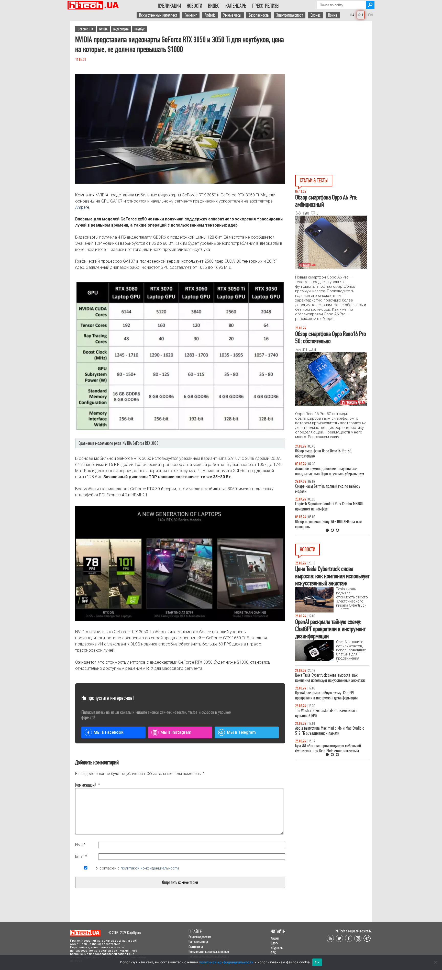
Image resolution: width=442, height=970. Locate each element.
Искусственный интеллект (158, 15)
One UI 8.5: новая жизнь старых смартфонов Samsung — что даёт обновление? (328, 471)
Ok (317, 962)
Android (210, 15)
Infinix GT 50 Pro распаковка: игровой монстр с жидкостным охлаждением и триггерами (330, 506)
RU (360, 15)
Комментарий (85, 785)
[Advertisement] (333, 67)
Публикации (169, 6)
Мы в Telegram (241, 732)
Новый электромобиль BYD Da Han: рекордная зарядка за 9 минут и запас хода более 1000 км (331, 678)
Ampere (82, 207)
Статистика (196, 946)
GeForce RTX (85, 29)
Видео (213, 6)
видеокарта (121, 29)
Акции (275, 938)
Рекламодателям (200, 936)
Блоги (274, 943)
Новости (194, 6)
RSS (273, 952)
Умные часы (232, 15)
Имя (80, 844)
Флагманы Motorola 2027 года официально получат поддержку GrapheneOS (327, 695)
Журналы (277, 947)
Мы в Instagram (175, 732)
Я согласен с (137, 868)
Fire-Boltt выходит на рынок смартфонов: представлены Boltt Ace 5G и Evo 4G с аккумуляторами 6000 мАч (326, 733)
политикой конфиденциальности (150, 868)
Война (332, 15)
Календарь (235, 6)
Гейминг (191, 15)
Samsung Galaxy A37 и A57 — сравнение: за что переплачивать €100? (331, 524)
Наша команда (198, 941)
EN (370, 15)
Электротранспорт (289, 15)
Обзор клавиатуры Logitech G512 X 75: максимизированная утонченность (323, 489)
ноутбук (140, 29)
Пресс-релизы (265, 6)
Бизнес (316, 15)
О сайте (195, 931)
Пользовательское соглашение (209, 951)
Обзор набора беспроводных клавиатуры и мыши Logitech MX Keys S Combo (327, 453)
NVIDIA (103, 29)
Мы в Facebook (108, 732)
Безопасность (259, 15)
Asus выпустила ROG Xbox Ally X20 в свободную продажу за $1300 (330, 713)
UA (352, 15)
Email (81, 856)
